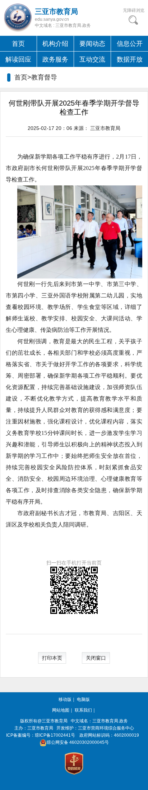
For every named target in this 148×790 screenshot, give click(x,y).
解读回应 (18, 59)
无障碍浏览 (133, 10)
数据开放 (130, 59)
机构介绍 (55, 43)
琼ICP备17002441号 (55, 735)
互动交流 (92, 59)
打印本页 (52, 658)
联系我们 (83, 710)
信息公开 (130, 43)
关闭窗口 (96, 658)
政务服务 (55, 59)
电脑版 (83, 699)
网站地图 (60, 710)
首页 (18, 43)
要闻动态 (92, 43)
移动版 (65, 699)
